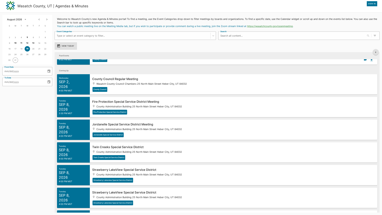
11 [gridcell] (21, 43)
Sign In (372, 4)
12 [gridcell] (27, 43)
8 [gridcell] (45, 37)
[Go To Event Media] (365, 60)
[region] (217, 22)
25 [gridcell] (21, 54)
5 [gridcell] (27, 37)
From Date (9, 67)
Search (223, 31)
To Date (7, 78)
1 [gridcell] (45, 32)
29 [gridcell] (45, 54)
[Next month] (46, 19)
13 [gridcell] (33, 43)
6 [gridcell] (33, 37)
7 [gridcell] (39, 37)
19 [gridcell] (27, 48)
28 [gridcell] (39, 54)
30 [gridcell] (9, 60)
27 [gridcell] (33, 54)
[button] (217, 84)
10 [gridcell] (15, 43)
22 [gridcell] (45, 49)
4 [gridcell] (21, 37)
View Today (68, 46)
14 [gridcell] (39, 43)
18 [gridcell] (21, 49)
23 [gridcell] (9, 54)
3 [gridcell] (15, 37)
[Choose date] (49, 71)
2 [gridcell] (9, 37)
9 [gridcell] (9, 43)
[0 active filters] (375, 35)
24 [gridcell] (15, 54)
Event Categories (64, 31)
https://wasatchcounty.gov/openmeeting (270, 26)
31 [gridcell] (15, 60)
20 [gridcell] (33, 49)
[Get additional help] (376, 52)
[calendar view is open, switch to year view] (25, 19)
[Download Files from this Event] (371, 60)
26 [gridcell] (27, 54)
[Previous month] (39, 19)
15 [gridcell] (45, 43)
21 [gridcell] (39, 49)
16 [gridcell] (9, 49)
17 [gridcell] (15, 49)
